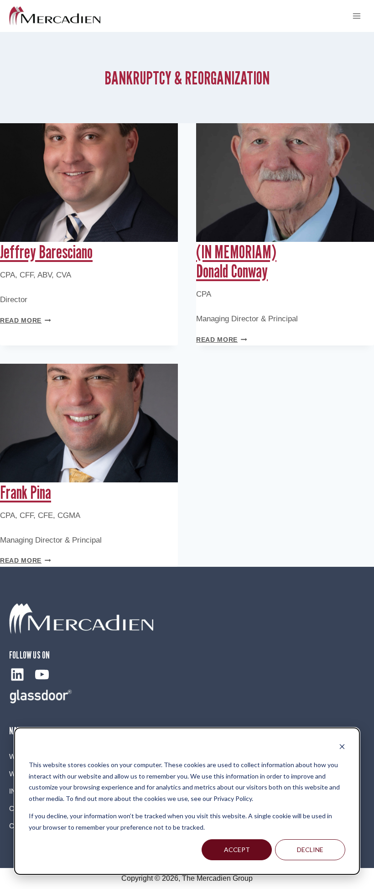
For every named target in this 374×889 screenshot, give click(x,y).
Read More (25, 320)
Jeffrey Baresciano (46, 251)
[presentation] (89, 182)
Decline (310, 849)
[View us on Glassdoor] (41, 696)
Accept (237, 849)
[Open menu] (356, 16)
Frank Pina (25, 492)
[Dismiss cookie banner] (342, 747)
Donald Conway (236, 261)
